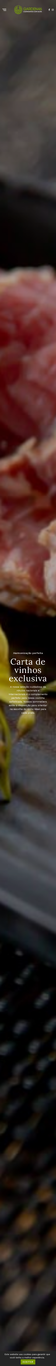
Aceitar (28, 1362)
